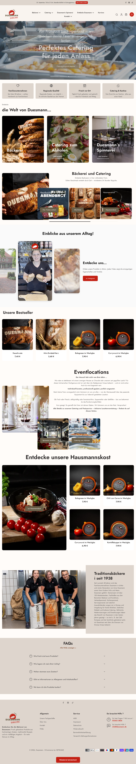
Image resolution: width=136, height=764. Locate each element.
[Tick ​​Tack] (132, 2)
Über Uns (43, 722)
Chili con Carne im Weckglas (119, 498)
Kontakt (42, 725)
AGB (75, 718)
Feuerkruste (17, 353)
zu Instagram (90, 278)
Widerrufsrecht (78, 729)
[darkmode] (132, 14)
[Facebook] (126, 2)
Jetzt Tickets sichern (81, 3)
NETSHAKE (60, 750)
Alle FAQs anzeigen (67, 648)
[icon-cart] (126, 14)
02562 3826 (117, 720)
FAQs (42, 729)
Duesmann (39, 750)
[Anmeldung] (121, 14)
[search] (116, 14)
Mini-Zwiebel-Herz (51, 353)
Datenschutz (77, 725)
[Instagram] (129, 2)
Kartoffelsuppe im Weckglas (118, 542)
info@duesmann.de (119, 727)
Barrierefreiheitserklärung (82, 732)
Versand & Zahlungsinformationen (84, 736)
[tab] (54, 76)
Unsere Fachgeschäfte (47, 718)
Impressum (77, 722)
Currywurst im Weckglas (118, 353)
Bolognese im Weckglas (85, 353)
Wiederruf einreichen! (68, 760)
